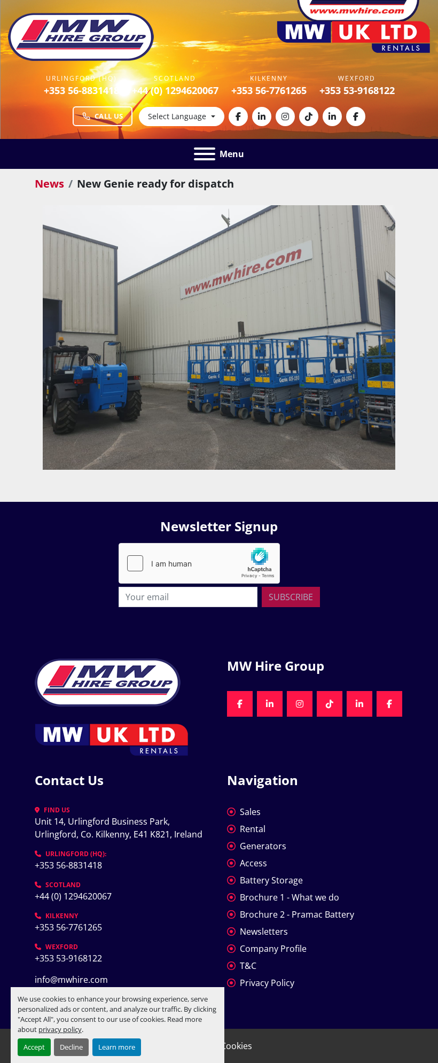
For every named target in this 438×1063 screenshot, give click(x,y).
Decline (71, 1047)
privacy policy (60, 1029)
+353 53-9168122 (357, 90)
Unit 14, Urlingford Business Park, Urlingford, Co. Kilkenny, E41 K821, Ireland (118, 828)
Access (253, 863)
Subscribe (291, 597)
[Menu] (204, 154)
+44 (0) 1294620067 (175, 90)
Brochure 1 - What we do (289, 897)
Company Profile (273, 949)
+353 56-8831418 (81, 90)
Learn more (116, 1047)
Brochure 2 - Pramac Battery (297, 914)
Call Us (109, 116)
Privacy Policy (267, 983)
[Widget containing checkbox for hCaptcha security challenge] (199, 563)
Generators (263, 846)
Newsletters (264, 931)
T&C (248, 966)
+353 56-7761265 (269, 90)
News (49, 183)
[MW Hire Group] (108, 681)
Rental (252, 829)
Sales (250, 812)
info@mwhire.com (71, 980)
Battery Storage (271, 880)
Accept (34, 1047)
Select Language (177, 116)
